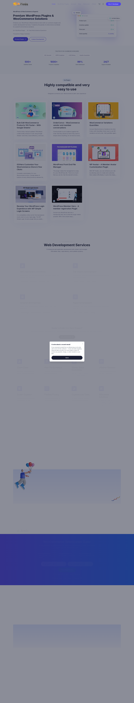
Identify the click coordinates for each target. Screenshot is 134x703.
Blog (79, 4)
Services (73, 4)
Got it (67, 357)
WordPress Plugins (63, 4)
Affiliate (94, 4)
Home (53, 4)
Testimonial (86, 4)
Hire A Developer (113, 4)
